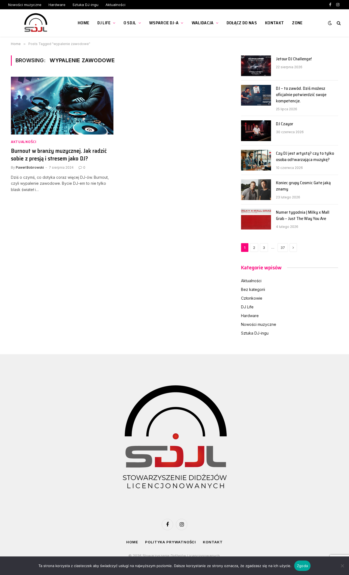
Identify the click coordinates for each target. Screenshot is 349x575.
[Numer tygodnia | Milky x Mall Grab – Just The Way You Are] (256, 219)
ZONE (297, 22)
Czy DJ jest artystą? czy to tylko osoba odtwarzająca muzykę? (305, 156)
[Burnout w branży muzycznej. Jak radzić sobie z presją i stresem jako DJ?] (62, 106)
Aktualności (115, 4)
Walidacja (203, 22)
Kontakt (274, 22)
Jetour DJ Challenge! (294, 59)
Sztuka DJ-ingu (85, 4)
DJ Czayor (284, 124)
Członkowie (251, 298)
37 (283, 247)
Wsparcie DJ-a (164, 22)
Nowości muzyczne (24, 4)
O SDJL (130, 22)
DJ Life (103, 22)
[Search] (338, 23)
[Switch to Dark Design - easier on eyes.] (330, 23)
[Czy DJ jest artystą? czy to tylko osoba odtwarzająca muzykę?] (256, 160)
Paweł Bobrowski (30, 167)
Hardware (57, 4)
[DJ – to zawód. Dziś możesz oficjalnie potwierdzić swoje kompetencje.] (256, 95)
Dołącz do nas (242, 22)
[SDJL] (36, 23)
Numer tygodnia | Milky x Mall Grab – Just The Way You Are (302, 215)
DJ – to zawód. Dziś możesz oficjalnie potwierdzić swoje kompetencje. (301, 94)
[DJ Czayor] (256, 130)
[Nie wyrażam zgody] (342, 565)
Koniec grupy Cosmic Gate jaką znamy (303, 186)
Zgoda (302, 566)
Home (83, 22)
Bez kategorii (253, 289)
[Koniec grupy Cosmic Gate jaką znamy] (256, 189)
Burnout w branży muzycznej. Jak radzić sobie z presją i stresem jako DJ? (59, 155)
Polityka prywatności (170, 542)
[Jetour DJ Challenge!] (256, 65)
